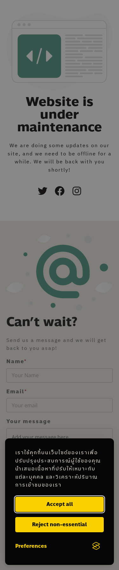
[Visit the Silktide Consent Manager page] (96, 546)
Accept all (59, 504)
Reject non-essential (59, 524)
